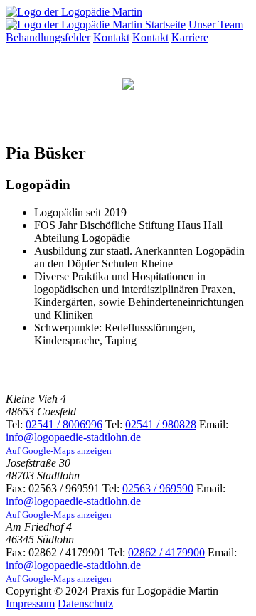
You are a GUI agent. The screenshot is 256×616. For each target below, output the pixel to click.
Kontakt (111, 37)
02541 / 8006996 (64, 424)
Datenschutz (85, 604)
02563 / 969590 (157, 488)
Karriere (189, 37)
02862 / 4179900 (166, 552)
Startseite (165, 24)
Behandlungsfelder (48, 37)
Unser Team (215, 24)
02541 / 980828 (160, 424)
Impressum (30, 604)
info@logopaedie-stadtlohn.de (73, 437)
